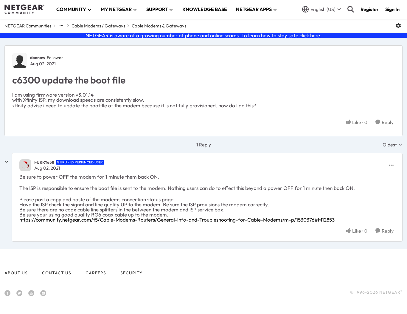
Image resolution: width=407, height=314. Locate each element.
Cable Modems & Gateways (159, 26)
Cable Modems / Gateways (98, 26)
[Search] (350, 9)
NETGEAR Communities (27, 26)
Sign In (392, 9)
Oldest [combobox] (393, 144)
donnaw (37, 57)
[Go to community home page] (24, 9)
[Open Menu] (398, 25)
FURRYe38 (44, 162)
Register (370, 9)
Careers (96, 273)
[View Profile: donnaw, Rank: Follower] (19, 60)
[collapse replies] (6, 161)
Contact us (56, 273)
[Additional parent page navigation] (61, 25)
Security (131, 273)
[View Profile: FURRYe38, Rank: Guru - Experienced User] (25, 165)
